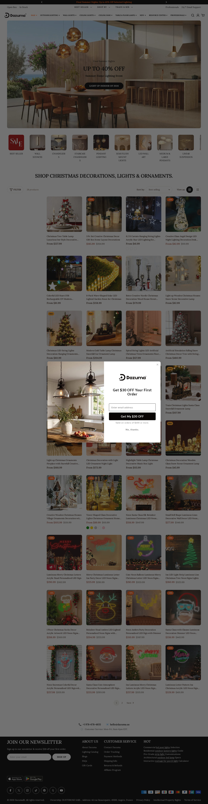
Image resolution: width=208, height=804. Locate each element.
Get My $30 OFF (132, 416)
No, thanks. (132, 429)
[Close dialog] (157, 364)
